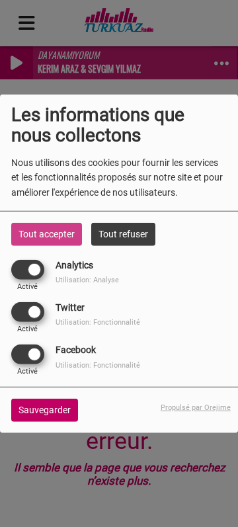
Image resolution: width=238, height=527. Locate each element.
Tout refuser (123, 233)
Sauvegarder (45, 410)
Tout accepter (47, 233)
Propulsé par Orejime (196, 407)
